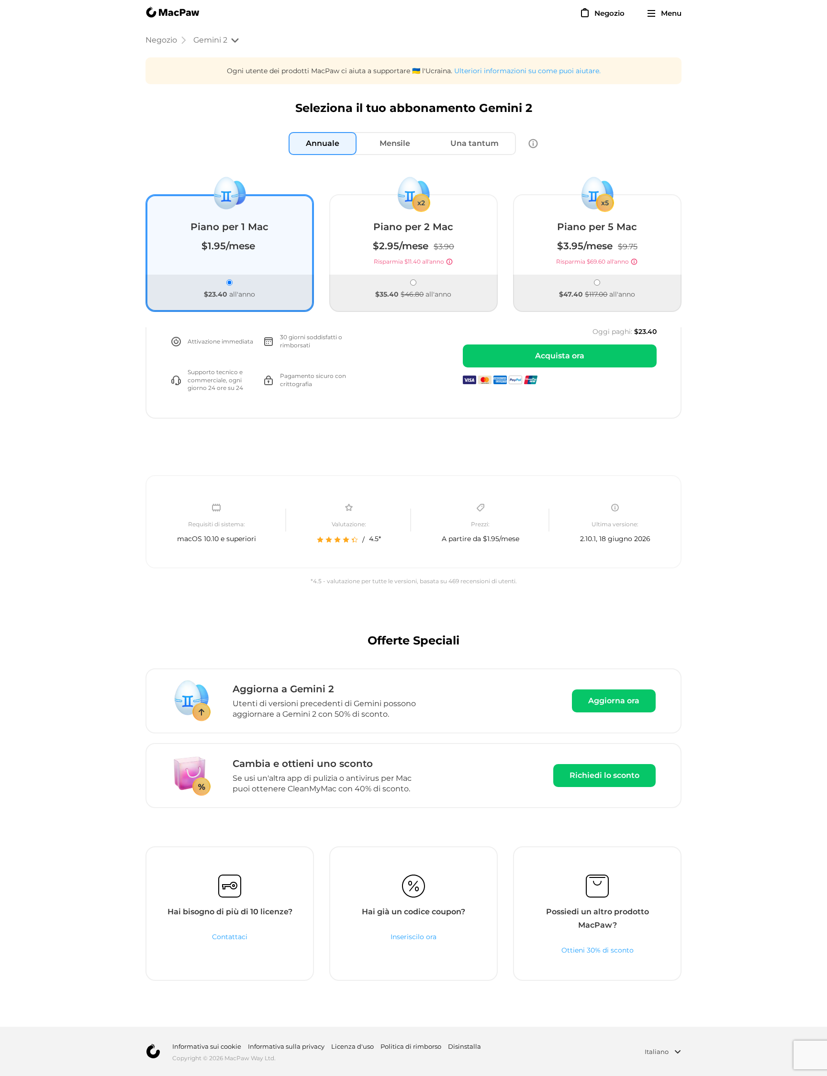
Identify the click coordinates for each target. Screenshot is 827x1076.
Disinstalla (464, 1046)
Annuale (322, 143)
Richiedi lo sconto (604, 775)
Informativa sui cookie (206, 1046)
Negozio (161, 39)
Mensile (395, 143)
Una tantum (474, 143)
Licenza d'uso (352, 1046)
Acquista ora (559, 355)
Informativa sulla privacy (286, 1046)
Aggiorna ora (613, 700)
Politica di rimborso (410, 1046)
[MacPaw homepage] (172, 13)
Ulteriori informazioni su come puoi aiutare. (527, 71)
